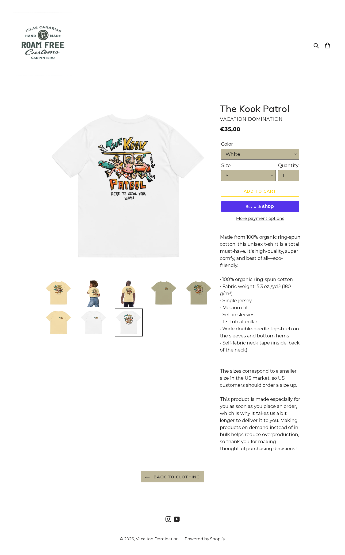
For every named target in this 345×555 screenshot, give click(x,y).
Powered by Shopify (205, 538)
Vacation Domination (157, 538)
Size (226, 165)
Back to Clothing (176, 477)
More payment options (260, 218)
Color (227, 144)
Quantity (288, 165)
